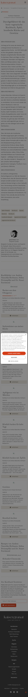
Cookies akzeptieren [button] (14, 353)
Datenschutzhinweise (9, 349)
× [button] (25, 334)
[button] (14, 361)
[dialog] (14, 348)
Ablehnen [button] (14, 357)
